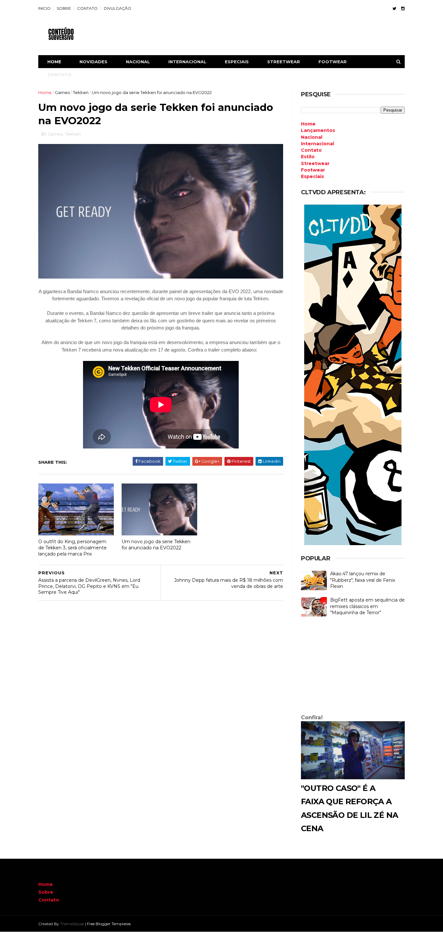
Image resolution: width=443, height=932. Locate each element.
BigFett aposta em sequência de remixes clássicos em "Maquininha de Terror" (367, 606)
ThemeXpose (72, 923)
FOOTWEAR (332, 61)
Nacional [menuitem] (311, 137)
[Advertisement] (353, 666)
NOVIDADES (93, 61)
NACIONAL (138, 61)
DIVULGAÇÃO (117, 8)
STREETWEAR (283, 61)
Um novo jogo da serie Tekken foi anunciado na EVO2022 (156, 545)
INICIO (44, 8)
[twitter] (394, 8)
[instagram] (403, 8)
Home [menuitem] (308, 124)
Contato (48, 900)
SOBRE (64, 8)
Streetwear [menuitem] (315, 163)
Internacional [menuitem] (317, 144)
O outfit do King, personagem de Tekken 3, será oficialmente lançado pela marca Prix (72, 547)
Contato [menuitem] (311, 150)
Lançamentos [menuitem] (318, 130)
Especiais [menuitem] (312, 176)
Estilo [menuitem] (308, 157)
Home (54, 61)
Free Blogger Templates (109, 923)
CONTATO (87, 8)
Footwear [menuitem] (313, 170)
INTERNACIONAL (187, 61)
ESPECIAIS (237, 61)
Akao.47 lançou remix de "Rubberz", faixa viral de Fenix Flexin (362, 580)
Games (62, 92)
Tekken (81, 92)
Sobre (45, 892)
